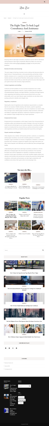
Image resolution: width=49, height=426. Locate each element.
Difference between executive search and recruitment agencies (38, 216)
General (24, 22)
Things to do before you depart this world (24, 215)
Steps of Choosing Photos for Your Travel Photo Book (38, 235)
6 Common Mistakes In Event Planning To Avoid (11, 187)
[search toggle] (44, 1)
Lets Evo (24, 8)
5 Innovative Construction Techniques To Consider (38, 187)
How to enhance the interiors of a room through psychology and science (11, 236)
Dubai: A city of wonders (24, 233)
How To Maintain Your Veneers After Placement (24, 187)
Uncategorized (8, 369)
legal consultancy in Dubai (23, 63)
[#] (5, 348)
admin (19, 31)
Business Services (38, 212)
